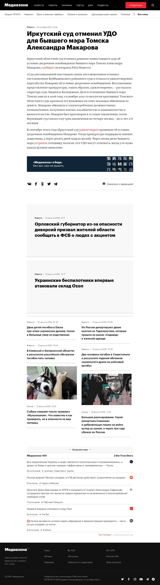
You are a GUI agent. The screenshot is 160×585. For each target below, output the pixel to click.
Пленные (125, 14)
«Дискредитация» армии (104, 14)
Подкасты (102, 5)
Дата (90, 5)
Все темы (143, 14)
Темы (47, 550)
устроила (40, 143)
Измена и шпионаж (78, 14)
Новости (39, 5)
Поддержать (135, 5)
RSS (72, 550)
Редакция (49, 562)
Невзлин (28, 14)
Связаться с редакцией (80, 562)
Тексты (80, 5)
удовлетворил (89, 130)
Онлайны (67, 5)
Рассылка (73, 556)
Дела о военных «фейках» (50, 14)
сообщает (48, 68)
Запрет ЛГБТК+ (13, 14)
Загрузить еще (80, 449)
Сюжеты (52, 5)
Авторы (48, 556)
